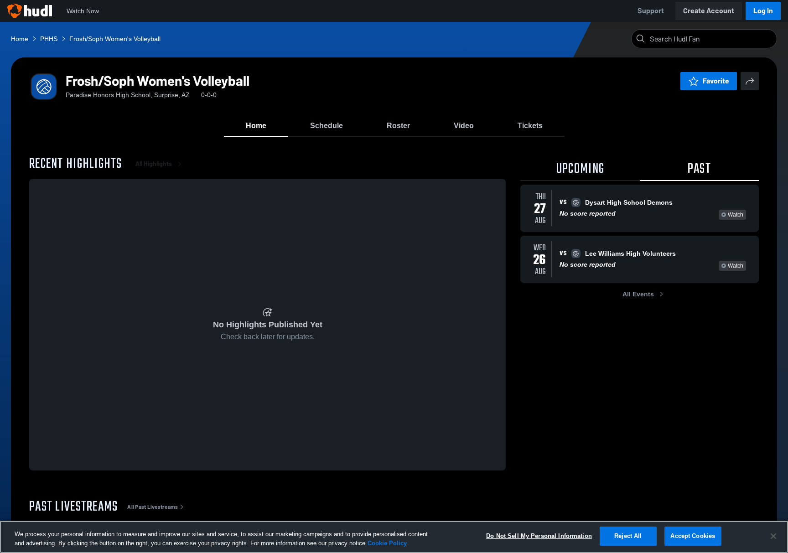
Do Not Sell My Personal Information (539, 535)
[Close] (773, 536)
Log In (763, 11)
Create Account (708, 11)
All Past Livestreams (152, 507)
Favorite (716, 81)
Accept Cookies (692, 535)
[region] (394, 537)
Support (651, 11)
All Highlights (153, 164)
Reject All (628, 535)
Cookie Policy (387, 543)
